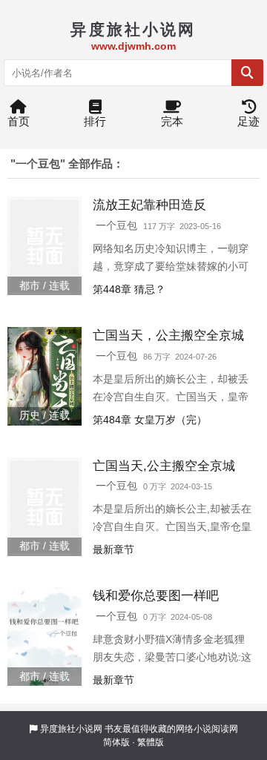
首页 (18, 121)
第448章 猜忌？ (129, 289)
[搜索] (247, 72)
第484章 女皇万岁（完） (150, 420)
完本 (172, 121)
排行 (95, 121)
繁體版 (150, 742)
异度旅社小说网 (71, 729)
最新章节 (113, 549)
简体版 (116, 742)
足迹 (248, 121)
